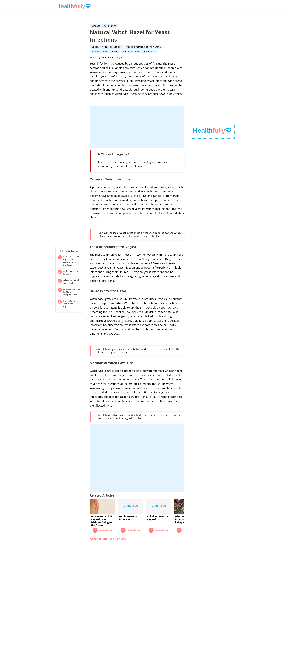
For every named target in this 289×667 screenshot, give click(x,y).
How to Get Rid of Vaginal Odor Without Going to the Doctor (71, 260)
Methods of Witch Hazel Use (139, 51)
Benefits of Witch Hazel (105, 51)
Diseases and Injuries (104, 25)
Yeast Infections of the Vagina (144, 46)
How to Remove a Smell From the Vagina (71, 304)
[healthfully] (74, 6)
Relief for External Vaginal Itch (71, 281)
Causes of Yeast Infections (107, 46)
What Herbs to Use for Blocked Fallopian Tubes (71, 292)
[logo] (212, 131)
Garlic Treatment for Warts (70, 272)
